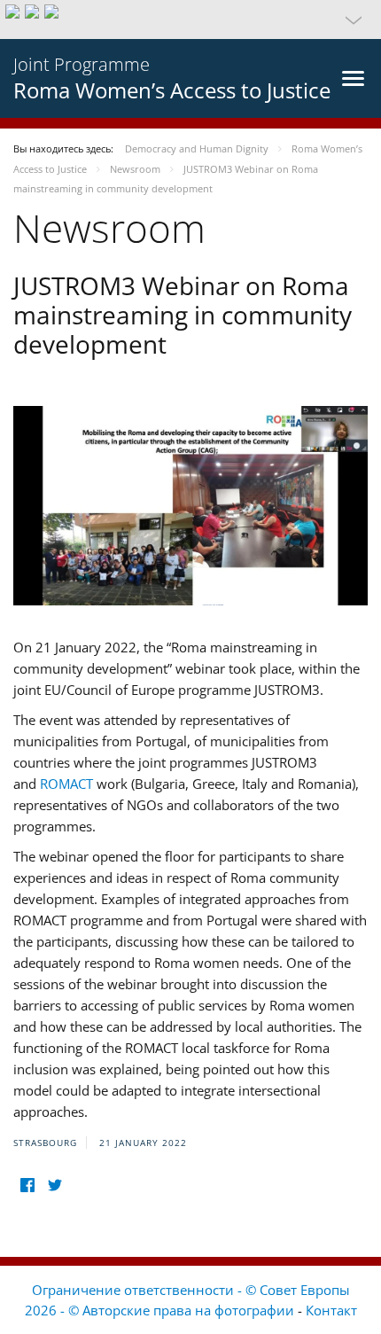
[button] (190, 19)
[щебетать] (54, 1185)
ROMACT (66, 783)
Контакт (331, 1310)
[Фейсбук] (27, 1185)
